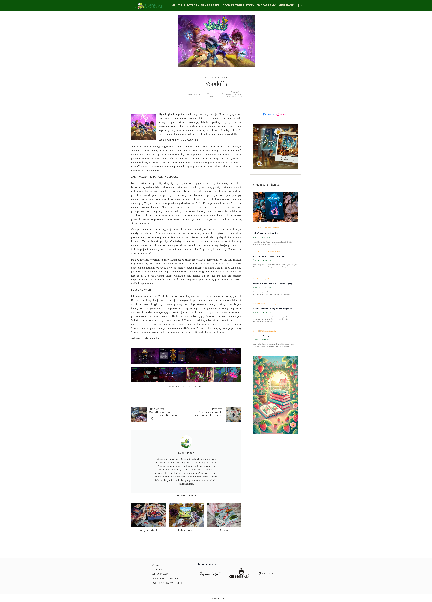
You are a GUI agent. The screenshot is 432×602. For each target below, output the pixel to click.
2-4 (254, 331)
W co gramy (266, 5)
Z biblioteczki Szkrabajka (199, 5)
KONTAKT (158, 569)
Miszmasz (286, 5)
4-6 (258, 331)
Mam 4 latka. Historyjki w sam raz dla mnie (269, 336)
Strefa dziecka (271, 279)
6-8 (259, 251)
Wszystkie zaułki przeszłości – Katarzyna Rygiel (163, 415)
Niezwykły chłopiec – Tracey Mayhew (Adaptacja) (272, 309)
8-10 (259, 228)
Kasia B (257, 287)
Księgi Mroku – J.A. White (265, 233)
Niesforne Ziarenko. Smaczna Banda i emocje (208, 414)
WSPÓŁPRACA (160, 573)
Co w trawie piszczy (238, 5)
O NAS (155, 564)
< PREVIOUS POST (156, 409)
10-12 (255, 228)
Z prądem (222, 77)
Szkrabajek (194, 94)
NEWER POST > (217, 409)
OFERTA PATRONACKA (165, 578)
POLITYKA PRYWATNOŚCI (167, 582)
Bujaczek (257, 260)
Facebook (174, 386)
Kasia (256, 237)
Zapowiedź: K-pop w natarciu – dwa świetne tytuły (272, 284)
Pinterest (198, 386)
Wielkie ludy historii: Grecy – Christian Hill (269, 256)
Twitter (186, 386)
